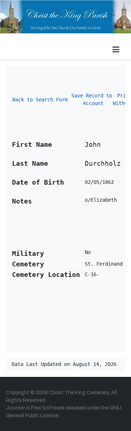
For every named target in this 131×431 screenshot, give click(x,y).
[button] (115, 49)
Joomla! (15, 408)
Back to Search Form (40, 99)
